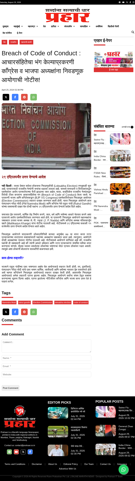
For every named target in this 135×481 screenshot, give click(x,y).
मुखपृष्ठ (5, 26)
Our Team (89, 464)
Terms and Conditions (15, 464)
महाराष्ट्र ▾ (33, 26)
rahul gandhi (24, 302)
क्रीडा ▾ (55, 26)
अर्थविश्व (99, 26)
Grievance (122, 464)
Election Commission (42, 302)
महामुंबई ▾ (18, 26)
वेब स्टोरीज (7, 33)
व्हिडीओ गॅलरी (113, 26)
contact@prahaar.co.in (25, 445)
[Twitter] (127, 2)
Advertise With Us (67, 468)
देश (44, 26)
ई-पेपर (19, 33)
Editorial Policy (71, 464)
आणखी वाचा (127, 127)
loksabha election (63, 302)
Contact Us (105, 464)
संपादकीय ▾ (69, 26)
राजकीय (13, 42)
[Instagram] (133, 2)
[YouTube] (123, 2)
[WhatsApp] (33, 97)
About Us (52, 464)
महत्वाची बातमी (26, 42)
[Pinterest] (24, 97)
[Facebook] (130, 2)
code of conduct (81, 302)
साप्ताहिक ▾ (85, 26)
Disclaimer (37, 464)
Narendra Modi (9, 302)
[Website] (120, 2)
